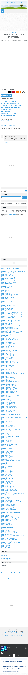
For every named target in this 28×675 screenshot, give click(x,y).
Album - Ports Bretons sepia (8, 499)
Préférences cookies (14, 636)
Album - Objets (4, 462)
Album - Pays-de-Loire (6, 475)
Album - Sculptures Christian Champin (10, 504)
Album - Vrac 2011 (5, 543)
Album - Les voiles (5, 435)
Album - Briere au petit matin (8, 300)
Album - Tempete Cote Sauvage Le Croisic (11, 518)
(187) (6, 558)
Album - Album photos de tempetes (10, 268)
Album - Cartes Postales (7, 308)
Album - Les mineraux (6, 420)
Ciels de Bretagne (5, 578)
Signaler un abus (4, 634)
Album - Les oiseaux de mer (8, 424)
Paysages (14, 32)
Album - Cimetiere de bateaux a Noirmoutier (12, 312)
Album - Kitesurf (5, 360)
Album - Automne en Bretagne (8, 277)
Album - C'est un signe (6, 309)
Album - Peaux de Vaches (7, 478)
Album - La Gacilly (5, 369)
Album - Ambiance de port (7, 274)
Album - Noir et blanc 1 (6, 454)
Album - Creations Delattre (7, 324)
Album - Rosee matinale (7, 503)
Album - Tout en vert (6, 530)
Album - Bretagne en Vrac (7, 296)
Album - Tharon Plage (6, 524)
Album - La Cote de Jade (7, 368)
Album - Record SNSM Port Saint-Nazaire (11, 501)
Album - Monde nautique (7, 450)
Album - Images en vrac (7, 357)
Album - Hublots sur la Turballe (9, 350)
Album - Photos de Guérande (8, 486)
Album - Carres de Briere (7, 302)
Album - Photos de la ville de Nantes (10, 489)
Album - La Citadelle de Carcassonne (10, 366)
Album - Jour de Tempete (7, 358)
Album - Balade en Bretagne (8, 278)
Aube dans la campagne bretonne (10, 568)
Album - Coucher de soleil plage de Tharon (11, 316)
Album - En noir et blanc (7, 341)
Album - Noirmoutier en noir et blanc (10, 460)
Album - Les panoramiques (7, 425)
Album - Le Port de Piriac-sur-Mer (9, 391)
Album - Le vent (5, 437)
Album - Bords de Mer (6, 286)
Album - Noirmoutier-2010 (7, 459)
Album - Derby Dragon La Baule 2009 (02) (11, 331)
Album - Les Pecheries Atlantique (9, 426)
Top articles (18, 632)
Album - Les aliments (6, 394)
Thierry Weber (12, 214)
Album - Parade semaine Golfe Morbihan (11, 469)
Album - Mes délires (6, 447)
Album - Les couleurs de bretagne (9, 407)
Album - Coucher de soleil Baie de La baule (11, 315)
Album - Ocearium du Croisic (8, 465)
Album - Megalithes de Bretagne (9, 444)
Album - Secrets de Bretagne (8, 505)
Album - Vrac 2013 (5, 546)
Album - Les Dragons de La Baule (9, 409)
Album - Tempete (5, 515)
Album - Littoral (5, 439)
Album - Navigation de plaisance (9, 452)
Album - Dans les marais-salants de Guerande (12, 326)
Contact (23, 632)
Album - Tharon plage (6, 523)
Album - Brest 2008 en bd (7, 290)
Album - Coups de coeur (7, 323)
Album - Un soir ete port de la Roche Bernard (12, 535)
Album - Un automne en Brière (8, 531)
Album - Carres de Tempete (8, 305)
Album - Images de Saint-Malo (8, 356)
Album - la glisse (5, 371)
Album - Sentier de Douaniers (8, 509)
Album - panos (4, 467)
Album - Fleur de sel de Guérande (9, 346)
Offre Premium (6, 635)
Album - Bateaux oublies (7, 283)
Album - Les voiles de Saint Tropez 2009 (11, 436)
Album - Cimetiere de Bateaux (8, 311)
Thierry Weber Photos (14, 3)
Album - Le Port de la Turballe (8, 390)
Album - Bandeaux (5, 279)
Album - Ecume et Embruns (8, 338)
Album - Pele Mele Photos (7, 484)
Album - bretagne (5, 293)
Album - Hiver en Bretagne (7, 349)
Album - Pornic (4, 496)
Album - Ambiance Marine (7, 275)
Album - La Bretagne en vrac (8, 365)
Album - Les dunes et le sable (8, 410)
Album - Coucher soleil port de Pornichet (11, 320)
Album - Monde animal (6, 448)
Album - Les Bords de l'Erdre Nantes (10, 398)
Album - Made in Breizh (6, 441)
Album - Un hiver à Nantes (7, 534)
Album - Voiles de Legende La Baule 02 (10, 542)
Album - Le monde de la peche (8, 384)
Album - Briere (4, 298)
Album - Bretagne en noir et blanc (9, 294)
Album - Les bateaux (6, 396)
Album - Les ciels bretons (7, 405)
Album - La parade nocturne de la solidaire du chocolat (12, 374)
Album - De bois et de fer (7, 327)
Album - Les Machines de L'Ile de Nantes (11, 413)
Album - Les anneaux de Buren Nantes (10, 395)
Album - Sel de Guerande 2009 (8, 508)
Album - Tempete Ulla (6, 520)
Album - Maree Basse (6, 443)
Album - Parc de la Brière (7, 471)
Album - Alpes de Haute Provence (9, 272)
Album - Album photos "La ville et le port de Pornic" (14, 271)
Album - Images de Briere (7, 353)
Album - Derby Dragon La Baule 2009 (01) (11, 330)
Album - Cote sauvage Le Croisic (9, 313)
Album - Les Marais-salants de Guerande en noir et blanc (14, 417)
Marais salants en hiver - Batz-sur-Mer (11, 573)
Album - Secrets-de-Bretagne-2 (8, 507)
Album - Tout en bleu (6, 526)
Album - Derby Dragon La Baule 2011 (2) (11, 334)
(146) (4, 559)
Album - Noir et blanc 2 (6, 455)
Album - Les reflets (5, 432)
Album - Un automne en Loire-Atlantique (11, 533)
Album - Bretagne (5, 292)
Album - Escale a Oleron (7, 342)
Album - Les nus (5, 422)
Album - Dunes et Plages (7, 336)
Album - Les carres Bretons (7, 401)
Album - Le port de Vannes (7, 392)
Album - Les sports (5, 433)
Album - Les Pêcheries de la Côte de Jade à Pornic (13, 428)
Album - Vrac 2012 (5, 545)
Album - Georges (5, 347)
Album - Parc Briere (6, 470)
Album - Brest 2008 (5, 289)
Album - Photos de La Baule (8, 488)
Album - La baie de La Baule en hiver (10, 362)
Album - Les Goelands (6, 411)
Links (2, 549)
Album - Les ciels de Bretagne (8, 406)
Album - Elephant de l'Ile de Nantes (9, 339)
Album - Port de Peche (6, 497)
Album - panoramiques (6, 466)
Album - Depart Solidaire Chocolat (9, 328)
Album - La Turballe (6, 383)
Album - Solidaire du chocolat (8, 511)
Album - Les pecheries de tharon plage (10, 429)
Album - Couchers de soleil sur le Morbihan (12, 319)
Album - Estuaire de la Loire (8, 343)
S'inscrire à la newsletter (6, 95)
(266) (4, 555)
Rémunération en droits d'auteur (19, 634)
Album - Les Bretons (6, 399)
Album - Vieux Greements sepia (9, 539)
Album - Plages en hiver (7, 492)
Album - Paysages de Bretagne (8, 473)
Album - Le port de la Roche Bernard (10, 388)
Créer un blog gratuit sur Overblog (8, 632)
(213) (6, 557)
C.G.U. (10, 634)
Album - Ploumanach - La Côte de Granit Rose (12, 493)
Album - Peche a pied (6, 479)
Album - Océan (4, 463)
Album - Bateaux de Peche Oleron (9, 282)
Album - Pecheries (5, 482)
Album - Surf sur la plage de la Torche (10, 512)
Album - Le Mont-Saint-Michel (8, 386)
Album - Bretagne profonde (8, 297)
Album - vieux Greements (7, 537)
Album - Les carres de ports (8, 402)
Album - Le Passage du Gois (8, 387)
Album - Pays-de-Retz (6, 477)
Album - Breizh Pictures (7, 287)
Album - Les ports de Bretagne (8, 430)
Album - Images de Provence (8, 354)
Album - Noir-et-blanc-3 (7, 456)
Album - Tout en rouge (6, 529)
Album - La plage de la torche (8, 380)
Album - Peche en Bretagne (8, 481)
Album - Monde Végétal (7, 451)
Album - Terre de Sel (6, 522)
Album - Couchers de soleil (7, 317)
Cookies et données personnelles (17, 635)
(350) (4, 554)
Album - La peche (5, 376)
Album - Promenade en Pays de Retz (10, 500)
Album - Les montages (6, 421)
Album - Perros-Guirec (6, 485)
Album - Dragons (5, 335)
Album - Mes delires (6, 445)
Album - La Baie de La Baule (8, 361)
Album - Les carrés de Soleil (8, 403)
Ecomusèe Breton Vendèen (8, 583)
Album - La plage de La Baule (8, 379)
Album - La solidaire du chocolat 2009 (10, 381)
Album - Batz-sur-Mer (6, 285)
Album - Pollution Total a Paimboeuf (10, 494)
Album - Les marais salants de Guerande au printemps (12, 415)
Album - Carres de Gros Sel (7, 304)
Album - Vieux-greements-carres (9, 538)
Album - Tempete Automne (7, 516)
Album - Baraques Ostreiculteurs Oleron (11, 281)
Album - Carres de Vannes (7, 307)
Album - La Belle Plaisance (7, 364)
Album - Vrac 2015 (5, 548)
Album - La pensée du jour (7, 377)
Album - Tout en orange (7, 527)
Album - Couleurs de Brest (7, 322)
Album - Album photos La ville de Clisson (11, 270)
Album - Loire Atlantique (7, 440)
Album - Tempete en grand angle (9, 519)
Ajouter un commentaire (11, 132)
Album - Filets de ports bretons (9, 345)
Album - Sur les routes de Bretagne (10, 514)
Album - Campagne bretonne (8, 301)
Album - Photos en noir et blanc (9, 490)
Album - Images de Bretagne (8, 351)
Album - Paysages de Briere (8, 474)
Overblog (22, 629)
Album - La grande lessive (7, 372)
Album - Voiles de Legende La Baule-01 (10, 541)
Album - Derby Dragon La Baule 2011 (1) (11, 332)
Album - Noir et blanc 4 (6, 458)
